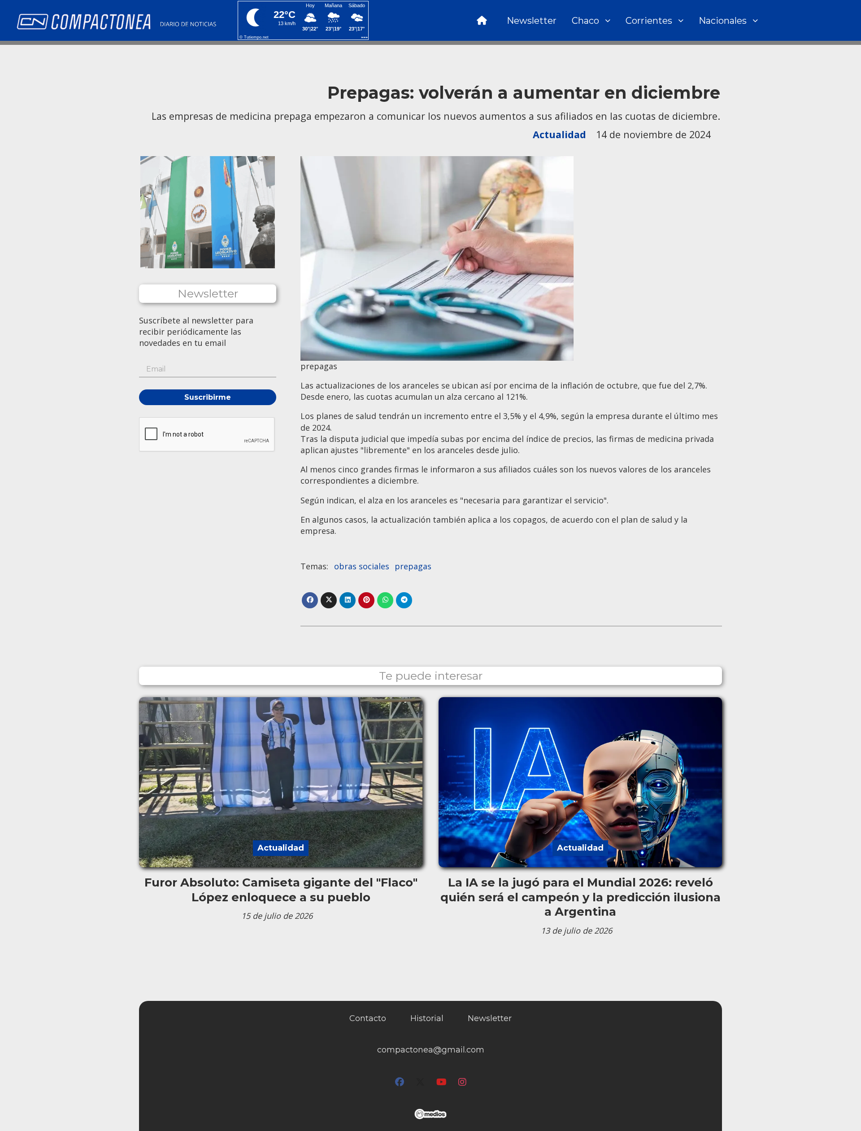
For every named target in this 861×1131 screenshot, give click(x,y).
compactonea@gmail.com (430, 1050)
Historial (427, 1018)
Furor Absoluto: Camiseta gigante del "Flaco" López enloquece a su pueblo (280, 889)
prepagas (413, 566)
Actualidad (559, 134)
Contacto (367, 1018)
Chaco (585, 20)
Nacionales (723, 20)
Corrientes (649, 20)
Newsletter (532, 20)
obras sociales (361, 566)
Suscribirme (207, 397)
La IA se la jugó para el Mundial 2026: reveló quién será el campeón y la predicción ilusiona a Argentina (580, 897)
